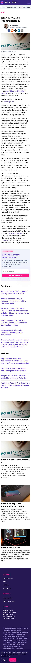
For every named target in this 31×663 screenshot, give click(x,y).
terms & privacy (5, 656)
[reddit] (12, 30)
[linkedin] (19, 30)
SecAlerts (6, 240)
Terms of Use (7, 588)
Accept (13, 660)
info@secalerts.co (8, 618)
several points (9, 102)
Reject (5, 660)
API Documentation (9, 601)
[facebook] (9, 30)
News (2, 12)
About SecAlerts (8, 578)
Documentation (7, 598)
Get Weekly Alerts (15, 275)
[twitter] (15, 30)
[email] (22, 30)
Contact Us (6, 585)
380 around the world (15, 233)
